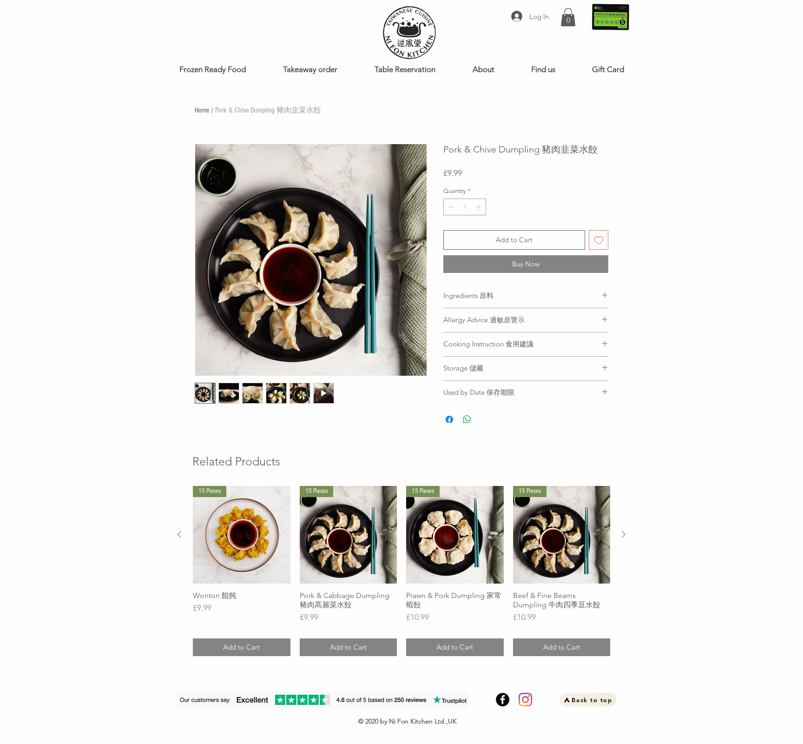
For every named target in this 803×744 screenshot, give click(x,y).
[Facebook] (502, 699)
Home (202, 110)
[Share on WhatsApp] (467, 419)
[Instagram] (525, 699)
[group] (401, 571)
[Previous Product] (179, 534)
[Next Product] (623, 534)
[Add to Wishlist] (599, 240)
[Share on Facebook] (449, 419)
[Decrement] (450, 207)
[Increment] (479, 207)
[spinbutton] (465, 207)
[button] (568, 17)
